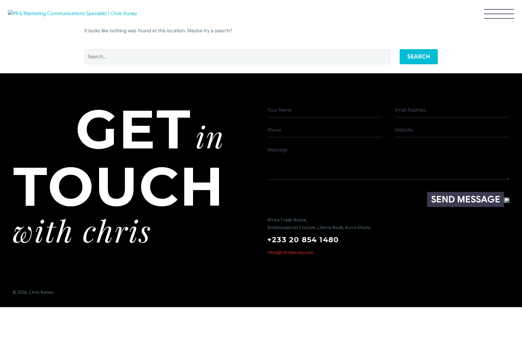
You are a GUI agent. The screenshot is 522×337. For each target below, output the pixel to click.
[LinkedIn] (505, 292)
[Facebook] (458, 292)
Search (418, 56)
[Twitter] (469, 292)
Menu (499, 13)
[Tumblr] (493, 292)
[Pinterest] (481, 292)
